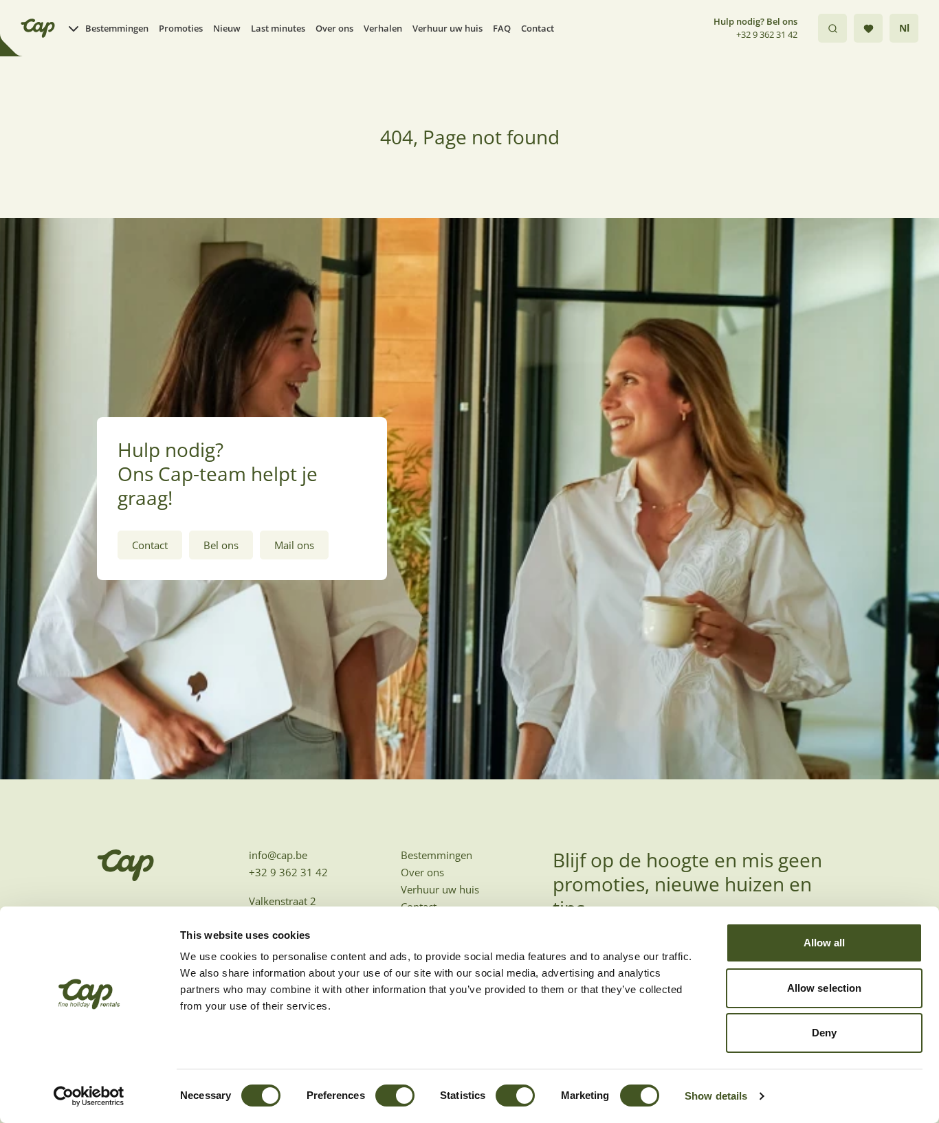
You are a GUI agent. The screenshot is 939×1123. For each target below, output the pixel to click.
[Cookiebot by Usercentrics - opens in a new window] (89, 1096)
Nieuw (227, 28)
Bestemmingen (116, 28)
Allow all (825, 942)
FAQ (502, 28)
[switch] (395, 1096)
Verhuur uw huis (447, 28)
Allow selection (824, 988)
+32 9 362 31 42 (766, 34)
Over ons (334, 28)
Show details (716, 1096)
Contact (537, 28)
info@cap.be (278, 855)
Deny (824, 1032)
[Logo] (38, 28)
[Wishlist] (868, 28)
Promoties (181, 28)
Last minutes (278, 28)
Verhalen (383, 28)
